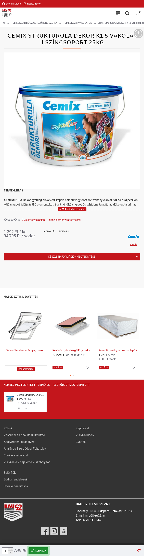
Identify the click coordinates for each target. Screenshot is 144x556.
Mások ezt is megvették (21, 296)
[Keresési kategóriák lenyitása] (127, 13)
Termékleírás (13, 190)
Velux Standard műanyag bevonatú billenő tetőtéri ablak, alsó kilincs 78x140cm (26, 350)
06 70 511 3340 (92, 520)
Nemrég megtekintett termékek (27, 384)
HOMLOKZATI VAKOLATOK (77, 22)
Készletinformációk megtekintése (71, 256)
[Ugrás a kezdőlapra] (4, 23)
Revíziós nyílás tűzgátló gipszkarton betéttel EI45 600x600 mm (72, 350)
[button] (70, 375)
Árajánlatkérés (26, 369)
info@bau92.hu (95, 515)
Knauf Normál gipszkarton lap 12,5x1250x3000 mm (119, 350)
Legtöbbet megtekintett (71, 384)
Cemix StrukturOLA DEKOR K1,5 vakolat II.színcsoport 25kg (31, 394)
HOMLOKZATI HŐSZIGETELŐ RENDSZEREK (34, 22)
